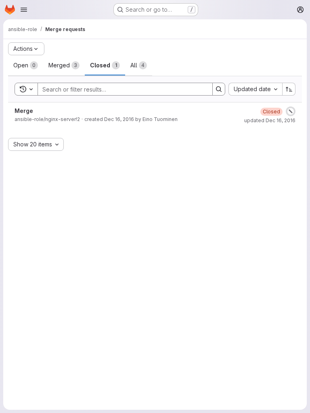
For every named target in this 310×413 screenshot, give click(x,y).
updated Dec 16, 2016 (269, 120)
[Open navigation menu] (23, 9)
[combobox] (255, 89)
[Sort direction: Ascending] (289, 89)
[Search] (218, 89)
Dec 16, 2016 (119, 119)
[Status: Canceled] (290, 111)
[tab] (25, 65)
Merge (24, 110)
